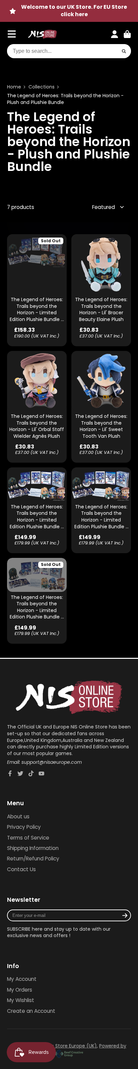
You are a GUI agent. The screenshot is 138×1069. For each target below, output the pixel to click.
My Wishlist (20, 1000)
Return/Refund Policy (33, 858)
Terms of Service (28, 837)
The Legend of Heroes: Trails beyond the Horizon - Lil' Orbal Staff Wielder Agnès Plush (37, 407)
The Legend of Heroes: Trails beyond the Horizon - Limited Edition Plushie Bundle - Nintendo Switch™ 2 (37, 290)
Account (115, 34)
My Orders (19, 989)
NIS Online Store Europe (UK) (64, 1045)
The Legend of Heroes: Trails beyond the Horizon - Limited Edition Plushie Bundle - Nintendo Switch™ (37, 601)
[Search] (124, 51)
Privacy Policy (24, 826)
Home (14, 87)
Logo (42, 34)
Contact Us (21, 869)
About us (18, 816)
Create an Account (31, 1010)
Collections (41, 87)
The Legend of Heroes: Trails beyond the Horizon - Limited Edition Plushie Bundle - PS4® (101, 510)
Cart (127, 34)
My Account (22, 979)
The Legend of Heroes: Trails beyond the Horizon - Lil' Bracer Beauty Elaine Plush (101, 290)
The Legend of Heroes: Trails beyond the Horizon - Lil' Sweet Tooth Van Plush (101, 407)
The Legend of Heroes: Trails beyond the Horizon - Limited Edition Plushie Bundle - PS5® (37, 510)
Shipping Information (33, 848)
